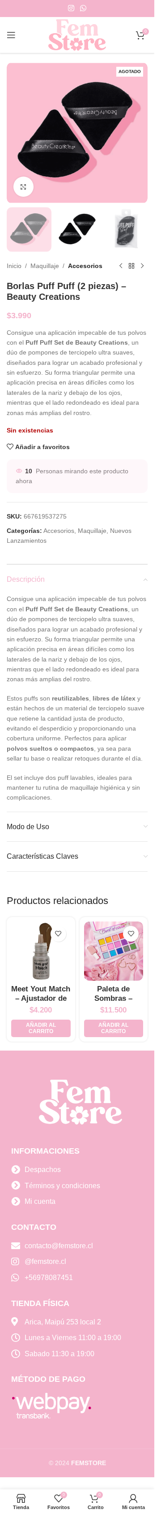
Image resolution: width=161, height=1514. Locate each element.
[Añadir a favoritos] (58, 934)
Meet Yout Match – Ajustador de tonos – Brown (40, 998)
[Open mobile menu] (11, 35)
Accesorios (85, 265)
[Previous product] (120, 266)
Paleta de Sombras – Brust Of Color (113, 998)
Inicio (14, 265)
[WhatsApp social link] (83, 8)
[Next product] (142, 266)
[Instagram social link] (71, 8)
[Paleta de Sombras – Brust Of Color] (114, 951)
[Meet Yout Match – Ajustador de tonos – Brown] (41, 951)
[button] (41, 1028)
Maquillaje (44, 265)
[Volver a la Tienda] (131, 266)
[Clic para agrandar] (23, 187)
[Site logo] (77, 34)
